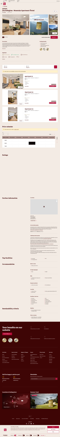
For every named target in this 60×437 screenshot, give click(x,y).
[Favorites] (57, 1)
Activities (4, 352)
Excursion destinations (5, 357)
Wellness (3, 359)
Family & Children (4, 360)
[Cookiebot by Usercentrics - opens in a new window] (5, 435)
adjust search (16, 129)
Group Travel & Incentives (15, 359)
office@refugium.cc (33, 218)
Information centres (52, 357)
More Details (27, 86)
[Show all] (12, 88)
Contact (50, 354)
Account (41, 357)
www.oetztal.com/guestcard (47, 238)
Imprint (13, 418)
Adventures (13, 357)
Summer (3, 356)
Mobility (22, 357)
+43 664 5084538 (32, 217)
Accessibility (32, 418)
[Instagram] (26, 423)
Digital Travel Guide (42, 356)
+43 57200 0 (5, 1)
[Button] (56, 379)
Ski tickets (13, 356)
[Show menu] (1, 3)
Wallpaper (50, 362)
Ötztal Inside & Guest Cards (12, 1)
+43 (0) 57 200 (4, 380)
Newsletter (50, 356)
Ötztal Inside (42, 352)
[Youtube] (31, 423)
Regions (22, 354)
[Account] (59, 1)
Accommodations (14, 354)
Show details (42, 435)
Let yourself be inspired (5, 362)
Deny (53, 431)
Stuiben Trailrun (32, 358)
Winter (3, 354)
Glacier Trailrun (32, 360)
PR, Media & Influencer (44, 418)
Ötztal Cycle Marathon (33, 361)
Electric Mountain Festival (34, 363)
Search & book (14, 352)
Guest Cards (41, 354)
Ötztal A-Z (22, 360)
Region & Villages (24, 352)
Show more (4, 48)
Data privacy (18, 418)
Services (51, 352)
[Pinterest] (33, 423)
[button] (44, 206)
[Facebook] (29, 423)
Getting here (18, 1)
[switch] (23, 435)
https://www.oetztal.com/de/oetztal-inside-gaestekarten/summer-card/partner (41, 243)
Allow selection (53, 429)
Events (31, 352)
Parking (22, 359)
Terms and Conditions (25, 418)
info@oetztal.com (15, 380)
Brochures (50, 360)
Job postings (37, 418)
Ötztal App (50, 359)
